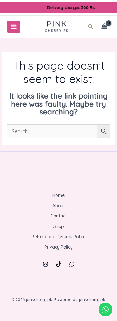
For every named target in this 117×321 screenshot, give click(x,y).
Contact (59, 216)
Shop (58, 226)
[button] (92, 27)
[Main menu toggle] (13, 27)
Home (58, 195)
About (58, 205)
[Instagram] (45, 264)
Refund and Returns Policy (58, 237)
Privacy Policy (59, 247)
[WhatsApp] (72, 264)
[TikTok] (58, 264)
